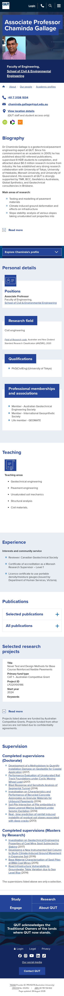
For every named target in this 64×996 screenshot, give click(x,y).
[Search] (50, 5)
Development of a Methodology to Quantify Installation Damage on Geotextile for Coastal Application (35, 769)
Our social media (32, 962)
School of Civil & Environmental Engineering (31, 303)
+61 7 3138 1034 (18, 97)
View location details (21, 111)
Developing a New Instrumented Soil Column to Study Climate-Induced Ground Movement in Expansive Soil (35, 853)
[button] (15, 230)
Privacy (46, 949)
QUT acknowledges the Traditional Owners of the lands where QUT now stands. (32, 928)
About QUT (48, 907)
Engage (16, 907)
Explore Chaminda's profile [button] (22, 252)
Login (32, 6)
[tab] (32, 614)
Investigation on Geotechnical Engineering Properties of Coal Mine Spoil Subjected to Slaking (34, 843)
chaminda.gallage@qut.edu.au (28, 104)
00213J (26, 988)
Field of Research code (16, 339)
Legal (32, 949)
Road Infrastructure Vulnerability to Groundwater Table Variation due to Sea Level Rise (32, 869)
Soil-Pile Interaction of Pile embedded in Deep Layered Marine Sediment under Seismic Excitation (32, 808)
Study (16, 899)
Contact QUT (32, 971)
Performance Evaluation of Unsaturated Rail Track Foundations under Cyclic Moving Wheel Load (34, 778)
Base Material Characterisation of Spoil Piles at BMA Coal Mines (34, 861)
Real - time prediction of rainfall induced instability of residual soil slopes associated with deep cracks (34, 817)
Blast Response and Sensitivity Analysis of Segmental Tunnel (33, 786)
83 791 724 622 (45, 988)
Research (48, 899)
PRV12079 (31, 985)
